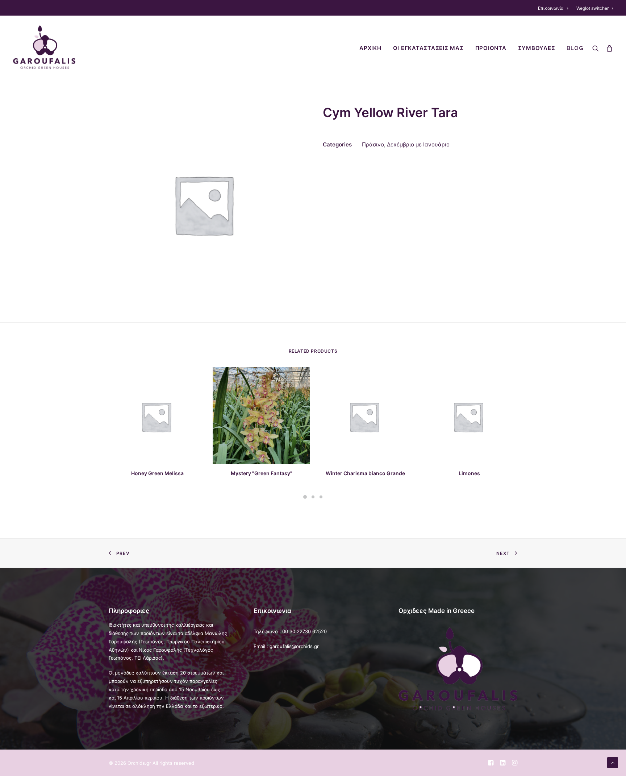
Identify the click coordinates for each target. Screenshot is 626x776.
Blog (575, 48)
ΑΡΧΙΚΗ (370, 48)
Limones (469, 473)
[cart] (607, 47)
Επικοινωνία (551, 8)
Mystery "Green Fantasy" (261, 473)
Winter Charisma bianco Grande (365, 473)
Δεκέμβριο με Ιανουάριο (418, 144)
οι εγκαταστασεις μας (428, 48)
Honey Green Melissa (157, 473)
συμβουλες (536, 48)
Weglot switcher (592, 8)
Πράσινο (373, 144)
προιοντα (490, 48)
